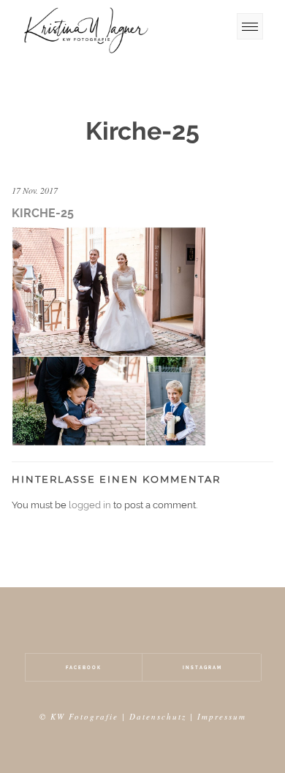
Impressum (221, 716)
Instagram (202, 667)
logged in (90, 504)
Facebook (84, 667)
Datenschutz (157, 716)
